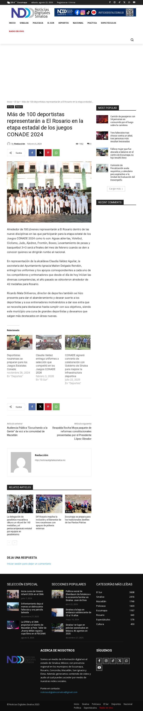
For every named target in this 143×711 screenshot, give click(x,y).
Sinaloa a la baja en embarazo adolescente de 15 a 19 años (78, 612)
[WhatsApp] (129, 3)
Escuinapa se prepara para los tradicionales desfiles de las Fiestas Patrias (78, 520)
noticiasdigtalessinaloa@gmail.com (58, 692)
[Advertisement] (71, 70)
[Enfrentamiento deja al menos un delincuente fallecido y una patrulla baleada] (13, 606)
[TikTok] (120, 3)
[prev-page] (9, 542)
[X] (124, 3)
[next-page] (15, 542)
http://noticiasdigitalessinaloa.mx (50, 460)
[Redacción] (9, 144)
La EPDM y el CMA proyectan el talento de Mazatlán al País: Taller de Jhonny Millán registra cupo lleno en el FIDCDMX (33, 628)
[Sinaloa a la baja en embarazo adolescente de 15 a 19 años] (57, 612)
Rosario (19, 106)
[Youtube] (134, 3)
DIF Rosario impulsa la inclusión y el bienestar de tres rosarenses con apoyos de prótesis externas (48, 523)
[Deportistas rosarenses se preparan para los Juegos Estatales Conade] (19, 342)
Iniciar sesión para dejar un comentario (29, 563)
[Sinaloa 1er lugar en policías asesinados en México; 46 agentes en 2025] (57, 628)
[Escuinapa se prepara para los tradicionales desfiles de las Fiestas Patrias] (78, 504)
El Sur (17, 101)
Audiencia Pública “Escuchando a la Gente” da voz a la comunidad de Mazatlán (27, 431)
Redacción (19, 143)
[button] (132, 40)
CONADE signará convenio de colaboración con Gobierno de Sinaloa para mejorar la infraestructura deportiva (76, 366)
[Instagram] (115, 3)
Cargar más (115, 188)
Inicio (9, 101)
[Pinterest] (48, 152)
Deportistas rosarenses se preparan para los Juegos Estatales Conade (17, 362)
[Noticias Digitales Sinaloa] (30, 12)
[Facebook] (110, 3)
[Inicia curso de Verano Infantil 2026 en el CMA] (13, 594)
